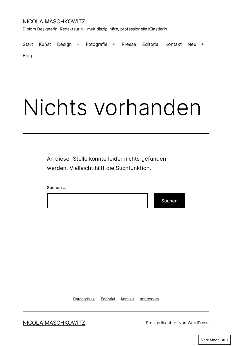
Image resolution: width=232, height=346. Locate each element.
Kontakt (173, 44)
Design (64, 44)
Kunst (45, 44)
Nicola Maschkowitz (54, 21)
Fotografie (97, 44)
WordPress (198, 322)
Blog (27, 55)
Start (28, 44)
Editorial (151, 44)
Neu (192, 44)
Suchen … (56, 187)
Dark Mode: (211, 340)
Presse (129, 44)
